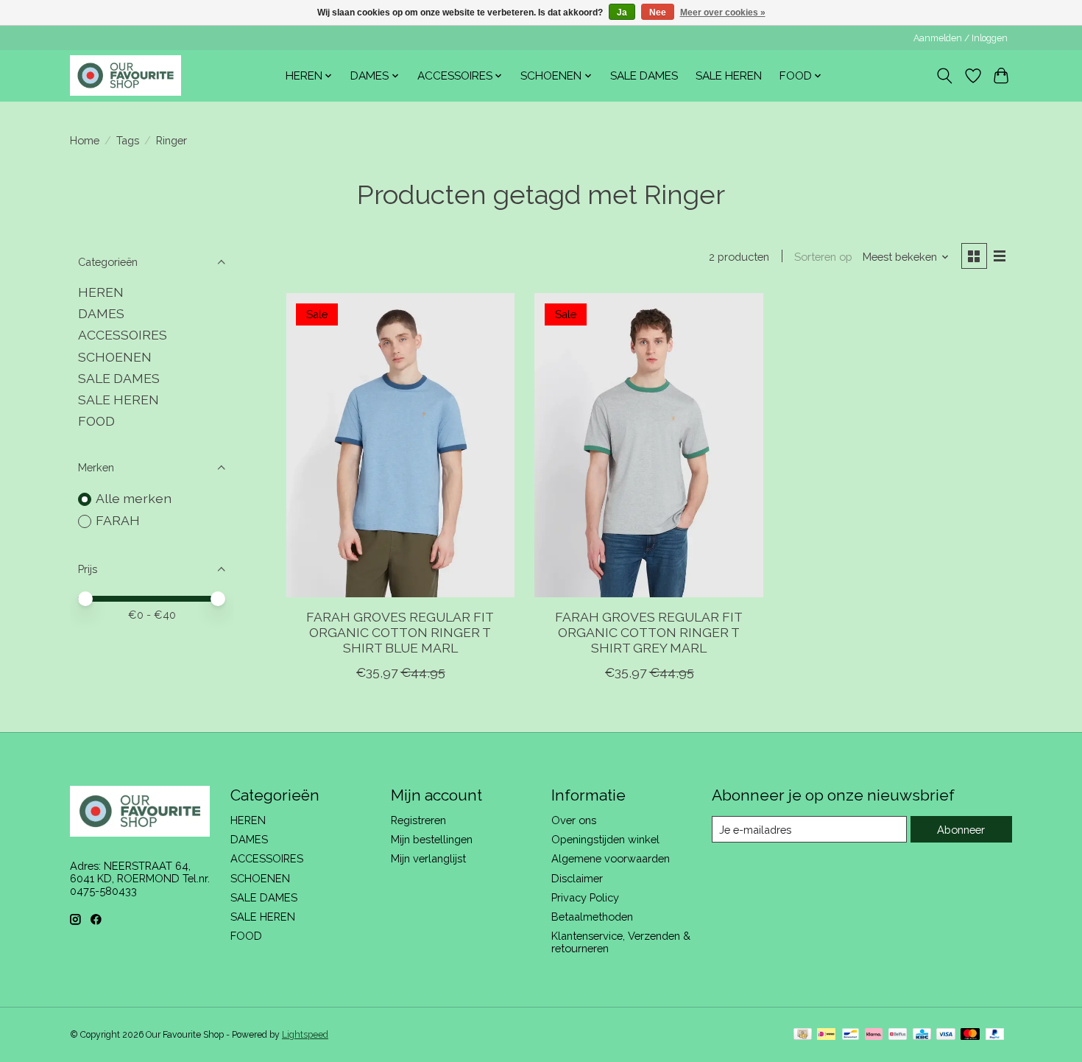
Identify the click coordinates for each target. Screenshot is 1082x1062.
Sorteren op (823, 256)
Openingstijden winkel (605, 839)
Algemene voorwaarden (610, 858)
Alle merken (134, 498)
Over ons (573, 820)
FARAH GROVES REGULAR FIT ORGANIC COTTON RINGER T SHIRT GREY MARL (649, 632)
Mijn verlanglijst (428, 858)
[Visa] (945, 1035)
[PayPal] (995, 1035)
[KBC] (922, 1035)
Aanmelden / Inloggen (960, 38)
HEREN (101, 292)
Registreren (418, 820)
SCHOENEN (115, 357)
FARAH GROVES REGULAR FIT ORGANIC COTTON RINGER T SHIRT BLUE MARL (400, 632)
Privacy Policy (585, 897)
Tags (127, 140)
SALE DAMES (644, 75)
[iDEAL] (826, 1035)
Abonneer (961, 829)
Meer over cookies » (722, 12)
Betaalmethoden (592, 916)
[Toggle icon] (944, 76)
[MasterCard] (970, 1035)
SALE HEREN (729, 75)
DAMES (101, 313)
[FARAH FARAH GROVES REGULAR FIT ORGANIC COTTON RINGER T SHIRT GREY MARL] (648, 445)
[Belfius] (897, 1035)
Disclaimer (577, 878)
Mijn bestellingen (432, 839)
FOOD (96, 421)
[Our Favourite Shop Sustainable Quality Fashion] (125, 75)
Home (84, 140)
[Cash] (802, 1035)
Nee (657, 12)
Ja (622, 12)
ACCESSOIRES (122, 334)
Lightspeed (305, 1035)
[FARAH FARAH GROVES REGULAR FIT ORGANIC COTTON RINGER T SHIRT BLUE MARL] (400, 445)
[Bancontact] (850, 1035)
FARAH (118, 520)
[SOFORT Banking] (874, 1035)
